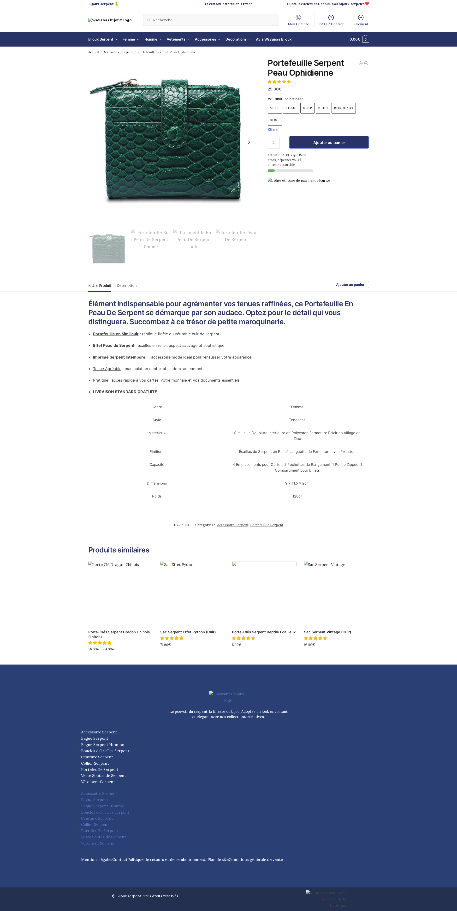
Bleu (323, 108)
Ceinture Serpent (97, 757)
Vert (274, 108)
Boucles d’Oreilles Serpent (105, 750)
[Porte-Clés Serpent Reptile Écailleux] (264, 594)
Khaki (291, 108)
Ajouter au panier (329, 142)
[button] (280, 81)
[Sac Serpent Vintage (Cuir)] (336, 594)
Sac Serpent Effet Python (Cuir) (188, 632)
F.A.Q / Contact (331, 24)
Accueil (93, 52)
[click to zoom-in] (172, 142)
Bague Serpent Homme (102, 744)
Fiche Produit (99, 285)
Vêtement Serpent (98, 781)
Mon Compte (298, 24)
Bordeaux (343, 108)
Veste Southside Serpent (103, 775)
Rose (275, 120)
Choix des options (120, 660)
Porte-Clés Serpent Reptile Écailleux (264, 632)
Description (127, 285)
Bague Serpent (94, 738)
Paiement (360, 24)
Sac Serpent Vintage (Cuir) (327, 632)
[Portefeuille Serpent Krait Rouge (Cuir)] (360, 63)
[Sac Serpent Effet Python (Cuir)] (192, 594)
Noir (307, 108)
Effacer (273, 129)
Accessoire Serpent (118, 52)
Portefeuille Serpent (266, 525)
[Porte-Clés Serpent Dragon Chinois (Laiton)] (120, 594)
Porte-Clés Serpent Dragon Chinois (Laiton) (119, 634)
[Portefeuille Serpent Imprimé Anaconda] (366, 63)
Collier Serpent (95, 763)
